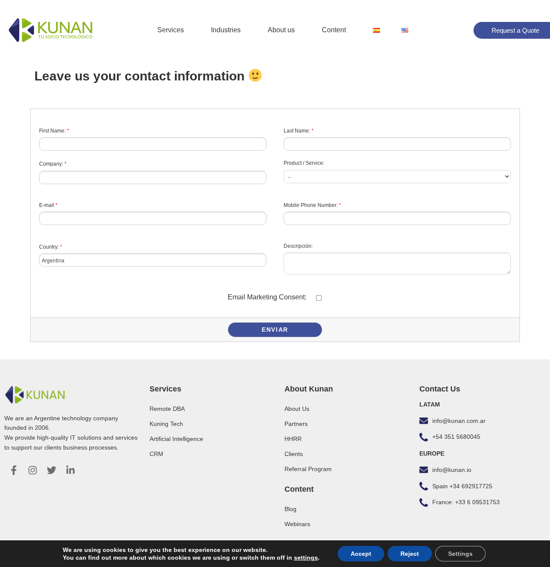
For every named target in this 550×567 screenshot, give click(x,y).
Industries (226, 30)
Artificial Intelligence (176, 438)
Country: (50, 246)
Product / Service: (304, 163)
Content (334, 30)
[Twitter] (51, 470)
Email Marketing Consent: (267, 297)
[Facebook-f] (13, 470)
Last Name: (299, 130)
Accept (361, 553)
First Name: (54, 130)
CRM (156, 453)
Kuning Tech (166, 423)
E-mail (48, 204)
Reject (409, 553)
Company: (53, 163)
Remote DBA (167, 408)
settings (306, 557)
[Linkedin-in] (70, 470)
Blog (290, 508)
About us (281, 30)
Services (170, 30)
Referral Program (308, 468)
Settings (460, 553)
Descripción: (298, 246)
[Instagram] (32, 470)
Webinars (297, 524)
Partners (296, 423)
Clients (293, 453)
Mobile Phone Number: (312, 204)
